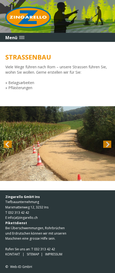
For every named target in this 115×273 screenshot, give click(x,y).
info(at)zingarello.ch (23, 217)
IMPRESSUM (53, 254)
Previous (8, 144)
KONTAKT (12, 254)
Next (107, 144)
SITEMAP (33, 254)
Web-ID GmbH (21, 266)
